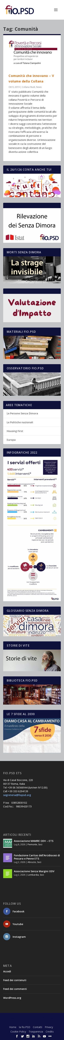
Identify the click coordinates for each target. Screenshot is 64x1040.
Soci (40, 844)
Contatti (37, 1027)
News (39, 87)
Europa (11, 439)
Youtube (18, 924)
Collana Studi (28, 87)
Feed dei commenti (15, 989)
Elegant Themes (31, 1017)
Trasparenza (36, 1031)
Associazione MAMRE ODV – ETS (33, 841)
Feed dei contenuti (14, 980)
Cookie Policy (18, 1031)
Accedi (7, 971)
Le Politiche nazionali (20, 422)
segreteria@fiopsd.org (17, 795)
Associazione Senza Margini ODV (34, 871)
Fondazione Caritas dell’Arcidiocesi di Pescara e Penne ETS (37, 857)
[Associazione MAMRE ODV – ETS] (7, 843)
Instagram (19, 936)
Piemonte (32, 844)
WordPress (32, 1021)
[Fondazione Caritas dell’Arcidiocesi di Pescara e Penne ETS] (7, 857)
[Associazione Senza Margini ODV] (7, 873)
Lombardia (33, 874)
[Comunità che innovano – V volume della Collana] (32, 54)
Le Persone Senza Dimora (22, 413)
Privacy (49, 1027)
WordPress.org (12, 997)
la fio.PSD (24, 1027)
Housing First (15, 431)
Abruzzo (32, 862)
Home (12, 1027)
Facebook (18, 911)
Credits (50, 1031)
